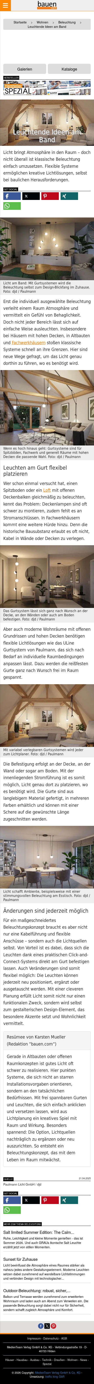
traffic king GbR (54, 1377)
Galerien (24, 69)
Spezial (47, 1364)
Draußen (59, 1360)
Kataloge (69, 69)
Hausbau (22, 1360)
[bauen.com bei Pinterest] (53, 1325)
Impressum (34, 1338)
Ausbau (34, 1360)
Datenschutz (51, 1338)
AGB (64, 1338)
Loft (47, 490)
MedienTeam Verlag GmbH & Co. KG (57, 1373)
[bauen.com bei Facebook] (41, 1325)
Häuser (9, 1360)
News (83, 1360)
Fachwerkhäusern (28, 342)
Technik (46, 1360)
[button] (12, 196)
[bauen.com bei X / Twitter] (47, 1325)
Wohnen (72, 1360)
